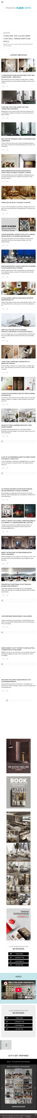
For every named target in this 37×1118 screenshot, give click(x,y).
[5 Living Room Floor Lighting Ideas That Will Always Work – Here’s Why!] (18, 67)
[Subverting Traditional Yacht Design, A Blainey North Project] (18, 576)
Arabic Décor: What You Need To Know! (16, 202)
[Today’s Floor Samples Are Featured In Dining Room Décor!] (18, 385)
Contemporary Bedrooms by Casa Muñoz (16, 616)
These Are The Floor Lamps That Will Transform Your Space (17, 38)
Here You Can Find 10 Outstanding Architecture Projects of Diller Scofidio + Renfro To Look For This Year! (17, 331)
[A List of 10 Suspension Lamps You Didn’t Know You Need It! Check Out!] (18, 453)
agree (28, 1116)
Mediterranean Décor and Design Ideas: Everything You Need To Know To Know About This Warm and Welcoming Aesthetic (17, 172)
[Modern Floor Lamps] (5, 4)
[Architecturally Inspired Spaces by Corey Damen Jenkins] (18, 417)
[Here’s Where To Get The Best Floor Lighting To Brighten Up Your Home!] (18, 640)
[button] (35, 1088)
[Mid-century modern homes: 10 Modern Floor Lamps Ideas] (18, 133)
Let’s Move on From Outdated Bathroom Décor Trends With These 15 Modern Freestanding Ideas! (16, 490)
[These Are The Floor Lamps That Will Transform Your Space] (18, 99)
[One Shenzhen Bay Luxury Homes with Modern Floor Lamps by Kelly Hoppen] (18, 258)
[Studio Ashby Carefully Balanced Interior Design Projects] (18, 290)
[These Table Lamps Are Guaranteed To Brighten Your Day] (18, 353)
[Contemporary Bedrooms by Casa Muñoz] (18, 608)
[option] (18, 31)
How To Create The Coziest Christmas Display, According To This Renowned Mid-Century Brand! (18, 522)
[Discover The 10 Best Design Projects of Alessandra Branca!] (18, 671)
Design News (6, 32)
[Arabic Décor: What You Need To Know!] (18, 194)
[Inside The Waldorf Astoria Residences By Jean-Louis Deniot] (18, 544)
